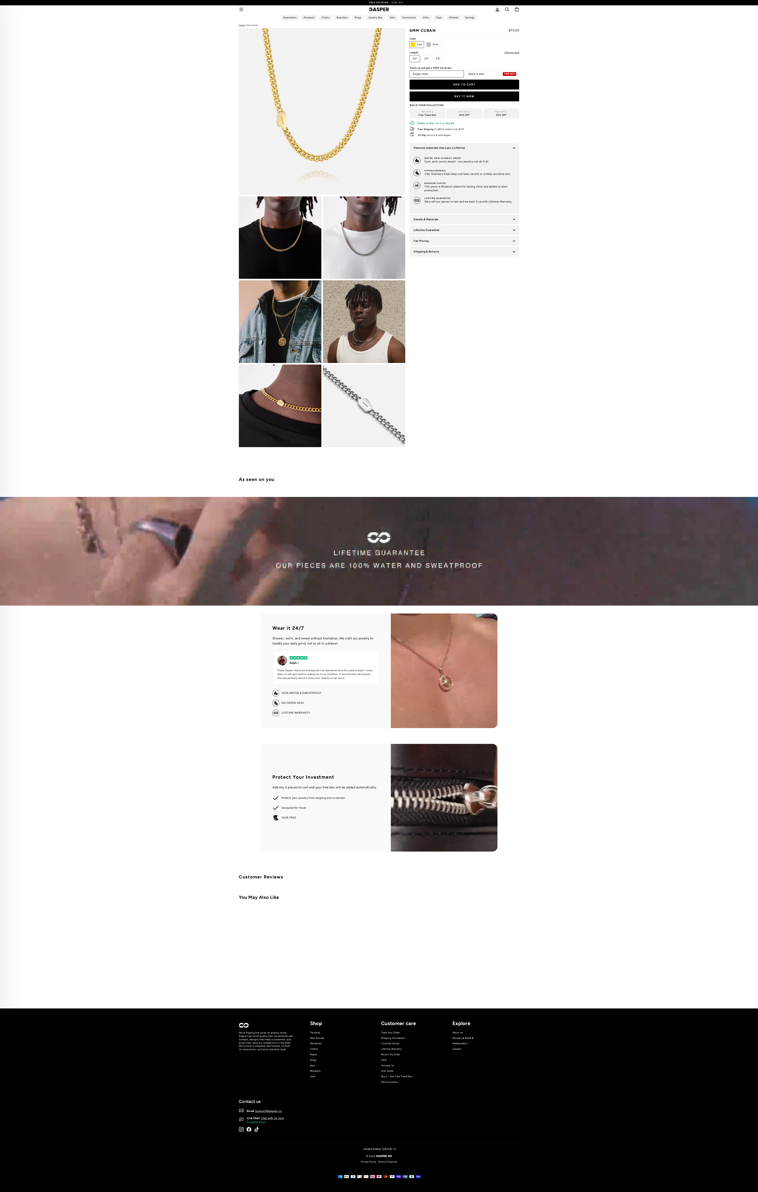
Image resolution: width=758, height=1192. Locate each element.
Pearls (313, 1054)
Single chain (420, 74)
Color (413, 38)
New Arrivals (317, 1038)
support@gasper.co (268, 1111)
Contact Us (387, 1065)
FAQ (383, 1060)
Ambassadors (460, 1043)
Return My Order (390, 1054)
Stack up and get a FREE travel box (431, 67)
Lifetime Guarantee (426, 230)
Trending (315, 1032)
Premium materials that (439, 148)
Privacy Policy (368, 1161)
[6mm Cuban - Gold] (300, 989)
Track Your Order (390, 1032)
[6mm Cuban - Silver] (305, 989)
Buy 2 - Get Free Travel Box (396, 1076)
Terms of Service (387, 1161)
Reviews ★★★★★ (463, 1038)
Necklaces (316, 1043)
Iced (312, 1076)
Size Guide (387, 1071)
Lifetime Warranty (391, 1049)
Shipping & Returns (426, 251)
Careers (456, 1049)
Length (464, 52)
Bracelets (315, 1071)
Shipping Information (393, 1038)
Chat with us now (272, 1118)
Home (242, 25)
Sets (312, 1065)
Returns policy (389, 1082)
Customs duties (390, 1043)
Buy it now (464, 96)
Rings (313, 1060)
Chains (314, 1049)
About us (457, 1032)
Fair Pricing (421, 241)
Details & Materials (426, 219)
